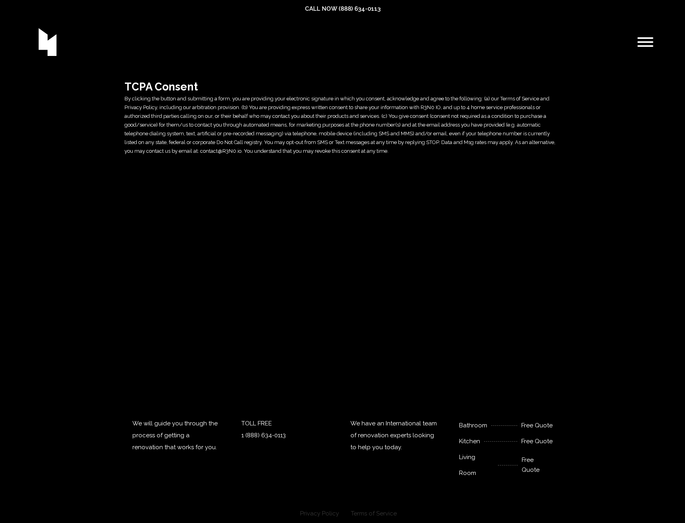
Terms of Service (374, 513)
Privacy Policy (319, 513)
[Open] (645, 42)
